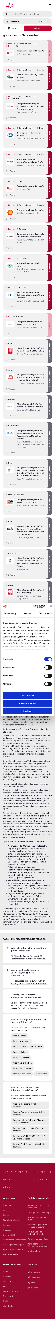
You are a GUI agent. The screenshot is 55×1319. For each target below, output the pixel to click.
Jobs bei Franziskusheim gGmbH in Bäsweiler (28, 1129)
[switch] (48, 667)
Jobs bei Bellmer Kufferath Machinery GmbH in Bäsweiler (29, 1121)
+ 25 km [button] (42, 21)
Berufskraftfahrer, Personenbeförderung (38, 1245)
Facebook (35, 1278)
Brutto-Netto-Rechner (13, 1249)
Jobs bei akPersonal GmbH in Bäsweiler (26, 1105)
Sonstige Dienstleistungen (39, 1212)
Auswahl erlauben (27, 703)
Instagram (35, 1272)
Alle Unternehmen (11, 1254)
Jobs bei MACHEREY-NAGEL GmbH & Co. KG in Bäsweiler (29, 1137)
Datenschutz (9, 1235)
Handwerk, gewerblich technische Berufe (37, 1225)
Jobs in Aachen (19, 1036)
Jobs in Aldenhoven (21, 1041)
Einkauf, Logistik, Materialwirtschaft (36, 1233)
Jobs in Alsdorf (19, 1046)
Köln (5, 1286)
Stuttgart (7, 1301)
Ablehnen (27, 711)
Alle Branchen (34, 1251)
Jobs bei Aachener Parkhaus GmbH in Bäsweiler (29, 1113)
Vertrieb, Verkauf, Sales (38, 1239)
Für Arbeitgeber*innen (13, 1220)
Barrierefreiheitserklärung (14, 1240)
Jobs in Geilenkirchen (22, 1063)
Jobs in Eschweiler (21, 1057)
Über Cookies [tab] (45, 613)
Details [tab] (27, 613)
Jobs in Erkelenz (20, 1052)
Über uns (7, 1205)
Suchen (37, 28)
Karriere (6, 1225)
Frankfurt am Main (11, 1291)
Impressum (8, 1230)
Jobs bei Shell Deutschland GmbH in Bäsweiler (29, 1145)
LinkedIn (34, 1288)
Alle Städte (8, 1306)
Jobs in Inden (41, 1074)
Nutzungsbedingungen (13, 1244)
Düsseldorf (8, 1296)
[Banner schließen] (51, 606)
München (7, 1281)
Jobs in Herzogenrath (22, 1068)
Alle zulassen (27, 695)
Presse (6, 1215)
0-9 (8, 1187)
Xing (33, 1283)
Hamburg (7, 1276)
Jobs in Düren (36, 1046)
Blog (5, 1210)
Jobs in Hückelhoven (22, 1074)
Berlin (5, 1272)
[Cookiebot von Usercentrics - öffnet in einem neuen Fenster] (34, 606)
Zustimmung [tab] (10, 613)
